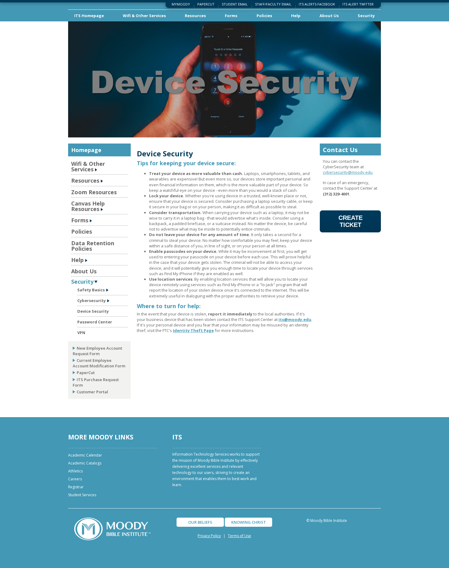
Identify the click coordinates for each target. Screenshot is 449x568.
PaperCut (86, 372)
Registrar (76, 487)
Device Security (93, 311)
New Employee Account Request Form (97, 350)
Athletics (75, 471)
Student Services (82, 494)
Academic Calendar (85, 455)
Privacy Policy (209, 535)
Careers (75, 479)
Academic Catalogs (84, 463)
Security (366, 15)
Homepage (86, 150)
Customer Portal (92, 392)
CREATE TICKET (350, 221)
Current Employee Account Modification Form (99, 363)
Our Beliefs (200, 522)
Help (296, 15)
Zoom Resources (94, 192)
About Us (329, 15)
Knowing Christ (248, 522)
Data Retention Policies (92, 245)
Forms (231, 15)
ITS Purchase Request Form (96, 382)
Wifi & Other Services (144, 15)
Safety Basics (91, 290)
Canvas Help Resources (88, 206)
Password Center (94, 322)
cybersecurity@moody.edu (348, 172)
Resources (195, 15)
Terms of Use (239, 535)
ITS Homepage (89, 15)
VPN (81, 332)
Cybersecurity (91, 300)
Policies (264, 15)
